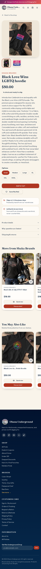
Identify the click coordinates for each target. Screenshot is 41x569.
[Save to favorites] (31, 282)
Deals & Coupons (8, 450)
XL (32, 173)
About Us (5, 536)
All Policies (5, 539)
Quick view (19, 302)
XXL (5, 178)
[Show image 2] (16, 63)
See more (6, 492)
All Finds (5, 447)
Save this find (14, 192)
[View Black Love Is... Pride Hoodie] (18, 347)
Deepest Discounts (8, 459)
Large (25, 173)
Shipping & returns (9, 235)
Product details (7, 223)
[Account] (28, 8)
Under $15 (5, 456)
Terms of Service (8, 522)
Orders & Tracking (8, 506)
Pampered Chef (7, 486)
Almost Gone (6, 453)
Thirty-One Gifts (8, 483)
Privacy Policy (7, 519)
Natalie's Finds (7, 466)
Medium (15, 173)
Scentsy (5, 480)
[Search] (23, 8)
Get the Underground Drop (12, 545)
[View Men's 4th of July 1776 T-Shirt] (18, 269)
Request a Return (8, 510)
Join (36, 547)
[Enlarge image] (20, 38)
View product (18, 306)
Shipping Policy (7, 516)
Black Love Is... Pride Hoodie (15, 368)
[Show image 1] (6, 63)
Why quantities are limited (11, 229)
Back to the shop (11, 15)
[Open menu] (37, 8)
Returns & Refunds (8, 513)
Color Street (6, 477)
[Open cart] (33, 8)
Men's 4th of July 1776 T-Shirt (15, 290)
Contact (5, 525)
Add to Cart (20, 186)
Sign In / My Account (9, 503)
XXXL (13, 178)
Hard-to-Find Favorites (10, 463)
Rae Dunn (5, 489)
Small (6, 173)
